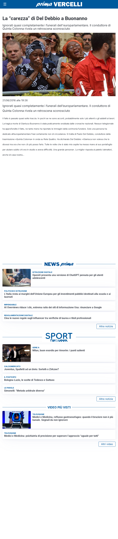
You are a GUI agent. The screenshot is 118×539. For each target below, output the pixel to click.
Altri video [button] (107, 444)
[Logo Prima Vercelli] (59, 4)
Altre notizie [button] (106, 326)
